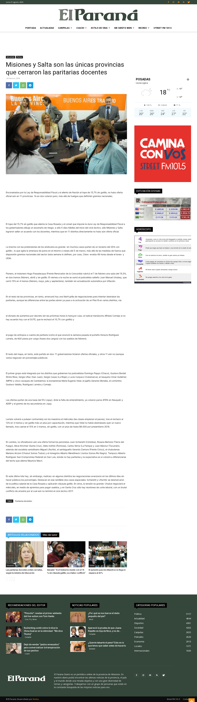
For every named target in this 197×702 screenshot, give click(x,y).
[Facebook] (168, 2)
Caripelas (64, 27)
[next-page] (13, 579)
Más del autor (50, 534)
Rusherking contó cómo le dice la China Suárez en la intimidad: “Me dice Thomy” (43, 631)
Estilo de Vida (99, 27)
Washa (36, 699)
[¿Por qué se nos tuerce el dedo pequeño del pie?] (78, 617)
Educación (10, 565)
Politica (19, 57)
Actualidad (47, 27)
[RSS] (183, 2)
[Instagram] (173, 2)
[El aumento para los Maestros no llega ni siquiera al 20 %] (108, 554)
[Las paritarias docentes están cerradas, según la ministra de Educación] (25, 554)
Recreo (143, 27)
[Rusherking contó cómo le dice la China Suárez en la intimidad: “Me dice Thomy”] (13, 631)
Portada (30, 27)
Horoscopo (186, 282)
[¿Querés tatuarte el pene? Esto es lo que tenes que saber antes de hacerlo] (78, 646)
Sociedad (92, 649)
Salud (91, 619)
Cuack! (80, 27)
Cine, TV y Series (31, 619)
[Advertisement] (98, 42)
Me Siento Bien (123, 27)
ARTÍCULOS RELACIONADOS (23, 534)
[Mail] (178, 2)
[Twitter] (188, 2)
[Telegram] (30, 85)
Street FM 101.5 (163, 27)
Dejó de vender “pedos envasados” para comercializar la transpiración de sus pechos (42, 647)
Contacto (187, 699)
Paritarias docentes (23, 501)
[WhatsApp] (23, 85)
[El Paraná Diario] (98, 14)
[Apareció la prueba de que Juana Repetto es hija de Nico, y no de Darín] (78, 631)
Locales (92, 565)
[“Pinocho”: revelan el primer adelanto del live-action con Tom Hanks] (13, 617)
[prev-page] (8, 579)
